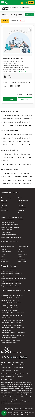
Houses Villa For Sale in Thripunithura (12, 313)
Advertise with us (6, 379)
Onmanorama (6, 365)
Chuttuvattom (5, 368)
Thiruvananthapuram (7, 198)
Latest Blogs (15, 374)
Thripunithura (22, 259)
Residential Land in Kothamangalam (12, 320)
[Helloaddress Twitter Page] (5, 357)
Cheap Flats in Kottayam (8, 235)
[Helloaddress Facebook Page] (2, 357)
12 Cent (9, 77)
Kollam (20, 198)
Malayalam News (17, 362)
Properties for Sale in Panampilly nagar (13, 278)
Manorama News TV (18, 365)
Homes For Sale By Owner (9, 305)
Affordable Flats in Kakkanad (10, 227)
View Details (25, 99)
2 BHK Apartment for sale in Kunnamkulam (17, 119)
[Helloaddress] (7, 2)
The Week (16, 370)
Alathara (13, 21)
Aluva (19, 249)
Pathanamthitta (23, 200)
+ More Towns (22, 261)
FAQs (26, 414)
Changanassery (6, 252)
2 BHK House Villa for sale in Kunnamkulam (17, 138)
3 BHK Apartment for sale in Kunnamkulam (17, 122)
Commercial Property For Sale (10, 340)
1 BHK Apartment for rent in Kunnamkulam (17, 154)
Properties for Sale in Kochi (9, 271)
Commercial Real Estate (8, 343)
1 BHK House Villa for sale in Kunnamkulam (17, 135)
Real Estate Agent (6, 330)
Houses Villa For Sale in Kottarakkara (12, 328)
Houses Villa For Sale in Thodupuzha (12, 335)
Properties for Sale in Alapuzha (11, 283)
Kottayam (4, 203)
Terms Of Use (20, 414)
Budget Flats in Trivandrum (9, 225)
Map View (30, 15)
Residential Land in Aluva (9, 310)
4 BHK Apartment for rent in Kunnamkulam (17, 164)
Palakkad (4, 208)
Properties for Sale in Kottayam (11, 276)
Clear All (22, 21)
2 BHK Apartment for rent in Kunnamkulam (17, 157)
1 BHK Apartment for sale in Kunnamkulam (17, 115)
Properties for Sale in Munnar (10, 286)
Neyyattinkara (5, 261)
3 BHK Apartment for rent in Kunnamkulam (17, 161)
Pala (2, 257)
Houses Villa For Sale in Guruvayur (11, 323)
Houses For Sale (6, 318)
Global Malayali (6, 370)
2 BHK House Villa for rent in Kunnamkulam (17, 177)
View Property (22, 71)
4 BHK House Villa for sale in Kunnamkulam (17, 145)
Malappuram (22, 208)
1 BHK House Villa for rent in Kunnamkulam (17, 173)
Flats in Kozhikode (6, 232)
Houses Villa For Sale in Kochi (10, 298)
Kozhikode (4, 210)
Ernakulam (4, 205)
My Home (20, 376)
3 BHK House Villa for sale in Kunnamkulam (17, 141)
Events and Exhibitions (8, 376)
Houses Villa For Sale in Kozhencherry (13, 333)
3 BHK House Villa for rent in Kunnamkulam (17, 180)
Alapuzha (4, 200)
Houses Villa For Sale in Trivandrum (12, 295)
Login (31, 3)
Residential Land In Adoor (9, 338)
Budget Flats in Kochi (7, 222)
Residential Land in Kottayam (10, 300)
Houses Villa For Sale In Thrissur (11, 303)
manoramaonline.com (21, 410)
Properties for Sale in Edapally (10, 281)
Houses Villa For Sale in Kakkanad (11, 308)
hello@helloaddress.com (12, 403)
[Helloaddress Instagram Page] (8, 357)
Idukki (20, 203)
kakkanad (21, 252)
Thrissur (20, 205)
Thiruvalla (4, 259)
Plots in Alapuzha (6, 230)
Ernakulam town (23, 247)
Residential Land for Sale (13, 59)
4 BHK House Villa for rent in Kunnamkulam (17, 184)
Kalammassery (23, 254)
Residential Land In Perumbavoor (11, 325)
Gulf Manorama (17, 368)
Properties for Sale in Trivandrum (11, 273)
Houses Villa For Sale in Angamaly (11, 315)
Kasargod (21, 213)
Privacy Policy (12, 414)
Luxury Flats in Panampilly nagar (11, 237)
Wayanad (21, 210)
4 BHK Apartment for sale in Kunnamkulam (17, 125)
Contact (10, 99)
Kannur (3, 213)
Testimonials (24, 374)
